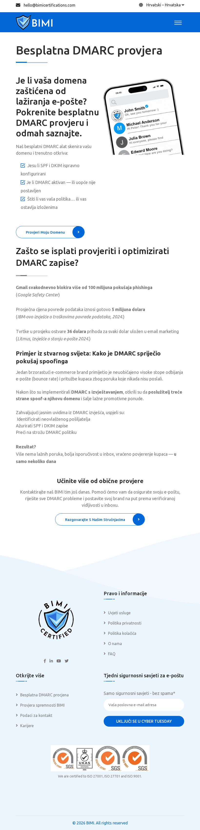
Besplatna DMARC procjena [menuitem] (44, 695)
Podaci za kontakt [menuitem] (36, 715)
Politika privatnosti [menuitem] (124, 623)
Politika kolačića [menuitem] (122, 633)
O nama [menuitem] (115, 643)
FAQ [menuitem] (111, 654)
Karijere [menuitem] (27, 725)
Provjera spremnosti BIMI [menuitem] (42, 705)
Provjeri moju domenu (45, 232)
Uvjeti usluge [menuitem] (119, 613)
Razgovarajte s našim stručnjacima (95, 519)
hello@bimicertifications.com (49, 5)
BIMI (90, 823)
